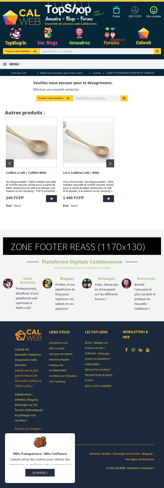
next (110, 163)
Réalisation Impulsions (140, 468)
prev (10, 163)
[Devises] (135, 14)
